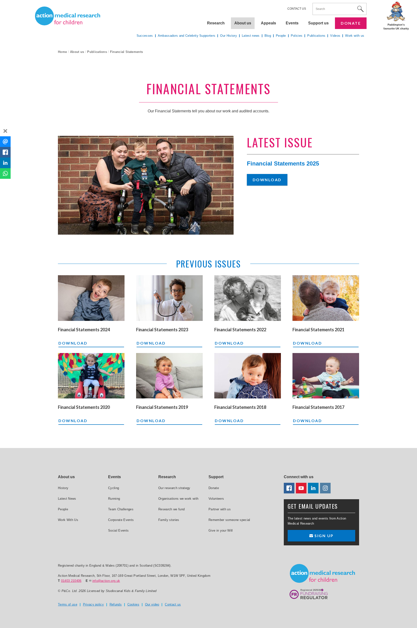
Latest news (251, 35)
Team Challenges (120, 509)
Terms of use (67, 604)
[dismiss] (5, 131)
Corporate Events (121, 520)
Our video (152, 604)
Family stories (168, 520)
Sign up (323, 535)
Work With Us (68, 520)
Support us (318, 23)
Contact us (296, 8)
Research (216, 23)
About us (77, 52)
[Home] (67, 16)
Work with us (354, 35)
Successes (145, 35)
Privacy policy (93, 604)
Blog (267, 35)
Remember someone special (229, 520)
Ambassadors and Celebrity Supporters (186, 35)
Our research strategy (174, 488)
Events (292, 23)
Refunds (116, 604)
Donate (351, 23)
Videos (335, 35)
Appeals (268, 23)
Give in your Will (220, 530)
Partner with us (219, 509)
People (281, 35)
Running (114, 498)
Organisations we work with (178, 498)
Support (215, 477)
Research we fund (171, 509)
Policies (297, 35)
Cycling (113, 488)
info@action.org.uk (106, 581)
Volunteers (216, 498)
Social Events (118, 530)
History (63, 488)
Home (62, 52)
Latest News (67, 498)
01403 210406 (71, 581)
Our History (228, 35)
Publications (97, 52)
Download (267, 179)
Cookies (133, 604)
